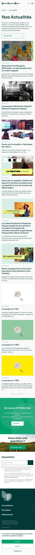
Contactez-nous (16, 447)
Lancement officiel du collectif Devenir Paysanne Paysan (17, 99)
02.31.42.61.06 (5, 527)
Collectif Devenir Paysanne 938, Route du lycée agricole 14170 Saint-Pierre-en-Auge (10, 522)
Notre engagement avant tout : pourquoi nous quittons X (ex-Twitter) (17, 263)
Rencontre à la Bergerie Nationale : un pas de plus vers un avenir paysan (17, 60)
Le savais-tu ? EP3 (17, 373)
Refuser (17, 546)
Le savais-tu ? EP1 (17, 300)
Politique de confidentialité (11, 477)
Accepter (17, 541)
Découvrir (16, 423)
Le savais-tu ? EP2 (17, 336)
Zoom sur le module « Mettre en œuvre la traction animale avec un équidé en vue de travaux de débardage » (17, 176)
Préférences (17, 551)
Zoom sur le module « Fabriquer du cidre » (17, 136)
